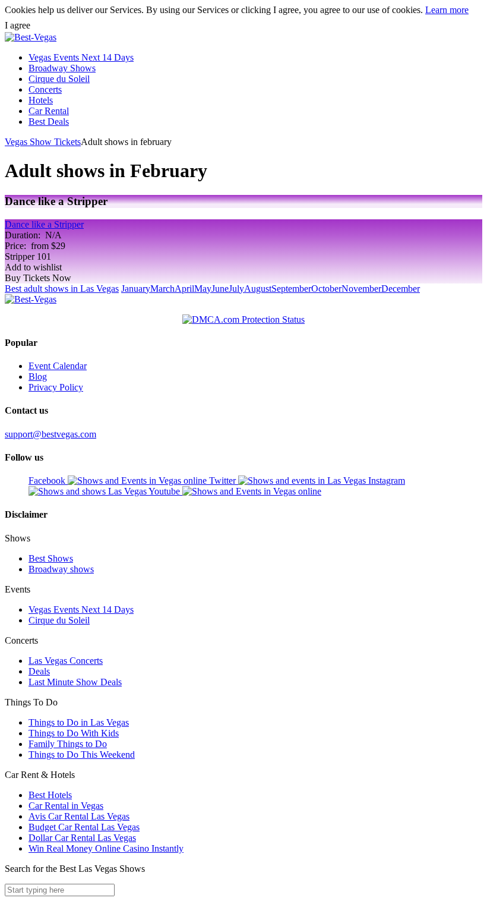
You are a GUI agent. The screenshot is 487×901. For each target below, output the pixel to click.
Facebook (48, 480)
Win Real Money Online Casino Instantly (106, 848)
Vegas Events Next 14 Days (81, 57)
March (162, 288)
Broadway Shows (62, 68)
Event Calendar (58, 366)
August (257, 288)
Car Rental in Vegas (66, 806)
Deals (39, 671)
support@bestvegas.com (50, 434)
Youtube (165, 491)
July (236, 288)
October (326, 288)
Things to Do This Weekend (82, 754)
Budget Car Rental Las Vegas (84, 827)
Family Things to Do (68, 744)
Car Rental (49, 111)
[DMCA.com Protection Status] (243, 319)
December (400, 288)
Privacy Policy (56, 387)
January (135, 288)
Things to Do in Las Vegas (79, 722)
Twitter (223, 480)
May (202, 288)
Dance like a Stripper (44, 224)
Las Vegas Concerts (66, 661)
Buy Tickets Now (38, 278)
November (361, 288)
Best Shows (51, 558)
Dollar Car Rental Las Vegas (82, 838)
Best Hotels (50, 795)
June (220, 288)
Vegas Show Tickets (43, 142)
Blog (38, 376)
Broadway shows (61, 569)
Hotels (41, 100)
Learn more (447, 10)
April (184, 288)
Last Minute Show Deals (75, 682)
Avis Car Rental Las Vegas (79, 816)
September (291, 288)
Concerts (45, 89)
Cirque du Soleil (59, 79)
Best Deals (49, 121)
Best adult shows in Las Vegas (62, 288)
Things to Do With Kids (74, 733)
